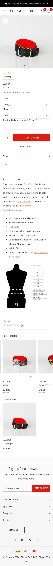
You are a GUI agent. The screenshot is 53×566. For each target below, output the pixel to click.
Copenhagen (8, 443)
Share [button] (5, 164)
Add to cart (31, 137)
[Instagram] (22, 540)
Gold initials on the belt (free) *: (20, 120)
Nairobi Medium (44, 385)
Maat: (7, 109)
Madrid (5, 385)
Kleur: (7, 98)
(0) (16, 79)
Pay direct (26, 146)
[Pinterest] (30, 540)
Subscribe (41, 488)
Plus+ (41, 557)
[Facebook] (15, 540)
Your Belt (7, 73)
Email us (13, 530)
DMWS (34, 557)
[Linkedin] (38, 540)
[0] (49, 11)
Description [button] (8, 156)
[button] (4, 11)
